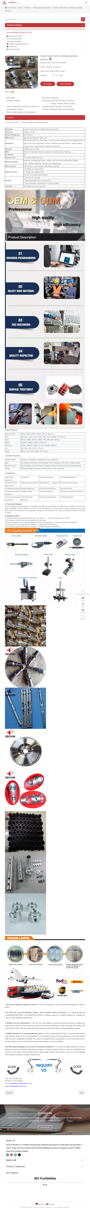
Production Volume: (49, 109)
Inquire (49, 84)
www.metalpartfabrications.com (16, 1086)
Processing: (46, 101)
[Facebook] (7, 1154)
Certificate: (10, 101)
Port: (8, 109)
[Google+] (11, 1154)
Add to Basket (65, 84)
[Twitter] (19, 1154)
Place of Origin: (12, 112)
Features (10, 117)
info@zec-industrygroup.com (19, 44)
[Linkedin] (15, 1154)
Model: (9, 98)
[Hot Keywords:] (83, 19)
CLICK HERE (45, 1127)
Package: (45, 106)
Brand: (44, 98)
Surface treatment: (13, 106)
